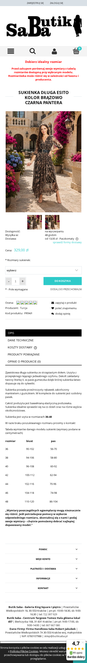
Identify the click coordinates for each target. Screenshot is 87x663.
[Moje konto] (54, 51)
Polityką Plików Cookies (24, 651)
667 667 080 (53, 625)
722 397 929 (50, 614)
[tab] (43, 333)
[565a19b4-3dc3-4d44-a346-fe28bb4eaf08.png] (52, 222)
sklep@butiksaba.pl (56, 636)
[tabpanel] (43, 449)
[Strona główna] (43, 25)
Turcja (23, 308)
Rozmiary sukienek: (18, 260)
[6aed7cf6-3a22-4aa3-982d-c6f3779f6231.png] (34, 222)
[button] (11, 51)
